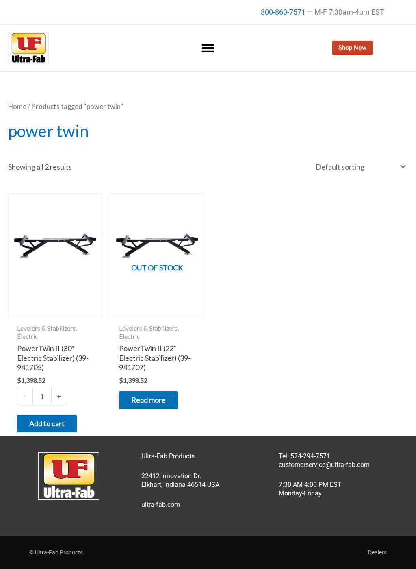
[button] (207, 47)
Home (17, 106)
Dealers (377, 552)
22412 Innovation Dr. (171, 476)
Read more (148, 399)
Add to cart (47, 423)
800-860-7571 (283, 12)
